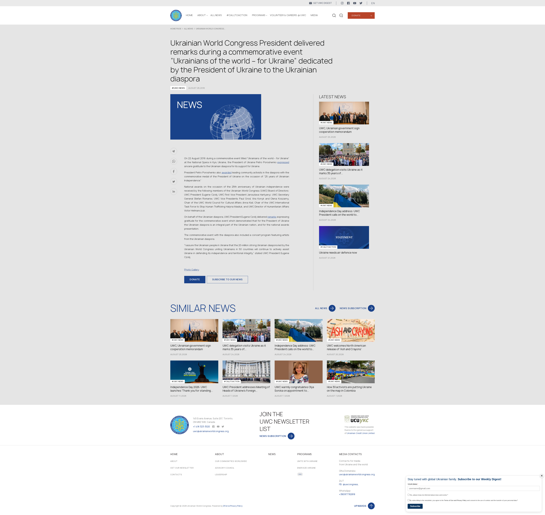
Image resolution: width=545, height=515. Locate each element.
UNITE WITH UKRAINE (307, 461)
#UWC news (178, 88)
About (174, 461)
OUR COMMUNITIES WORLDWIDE (231, 461)
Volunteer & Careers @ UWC (288, 15)
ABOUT (201, 15)
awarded (226, 172)
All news (216, 15)
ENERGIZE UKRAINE (306, 468)
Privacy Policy (236, 506)
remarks (272, 216)
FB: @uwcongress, (349, 484)
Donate (356, 15)
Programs (258, 15)
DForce (226, 506)
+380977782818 (347, 494)
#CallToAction (237, 15)
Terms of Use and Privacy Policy (455, 500)
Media (314, 15)
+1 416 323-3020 (201, 426)
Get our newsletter (182, 468)
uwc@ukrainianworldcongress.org (211, 431)
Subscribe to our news (227, 279)
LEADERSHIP (221, 474)
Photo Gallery (191, 269)
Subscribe (415, 506)
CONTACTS (176, 474)
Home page (175, 28)
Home (189, 15)
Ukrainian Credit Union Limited (361, 433)
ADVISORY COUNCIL (224, 468)
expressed (283, 162)
